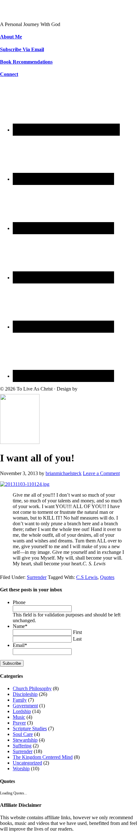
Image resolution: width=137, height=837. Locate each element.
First (77, 632)
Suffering (22, 745)
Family (20, 700)
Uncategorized (27, 763)
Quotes (107, 577)
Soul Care (23, 734)
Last (77, 639)
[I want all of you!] (20, 442)
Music (19, 717)
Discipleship (25, 694)
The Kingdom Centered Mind (43, 757)
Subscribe (12, 663)
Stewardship (25, 740)
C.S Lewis (86, 577)
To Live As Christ (18, 13)
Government (25, 705)
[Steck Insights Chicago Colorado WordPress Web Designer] (103, 388)
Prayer (19, 722)
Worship (21, 768)
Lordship (22, 711)
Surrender (37, 577)
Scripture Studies (30, 728)
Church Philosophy (32, 688)
